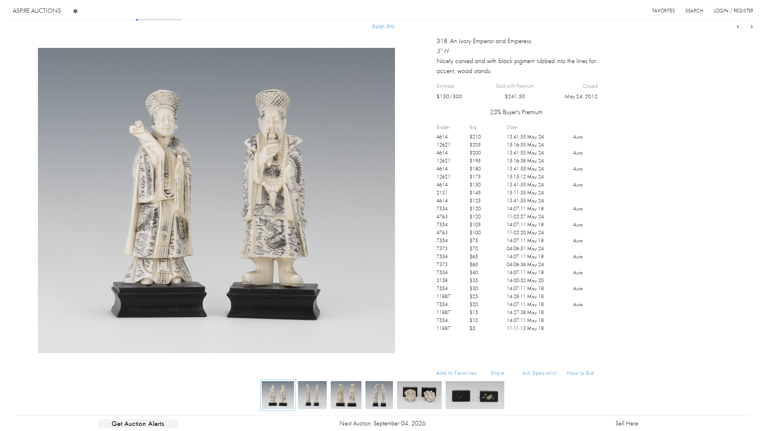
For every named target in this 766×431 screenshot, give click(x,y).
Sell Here (627, 423)
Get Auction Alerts (138, 423)
